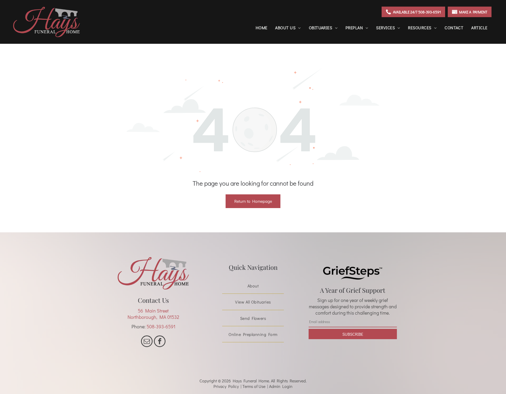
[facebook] (160, 341)
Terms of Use (253, 386)
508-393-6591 (161, 326)
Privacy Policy (226, 386)
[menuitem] (261, 27)
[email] (147, 341)
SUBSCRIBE (352, 334)
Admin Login (281, 386)
